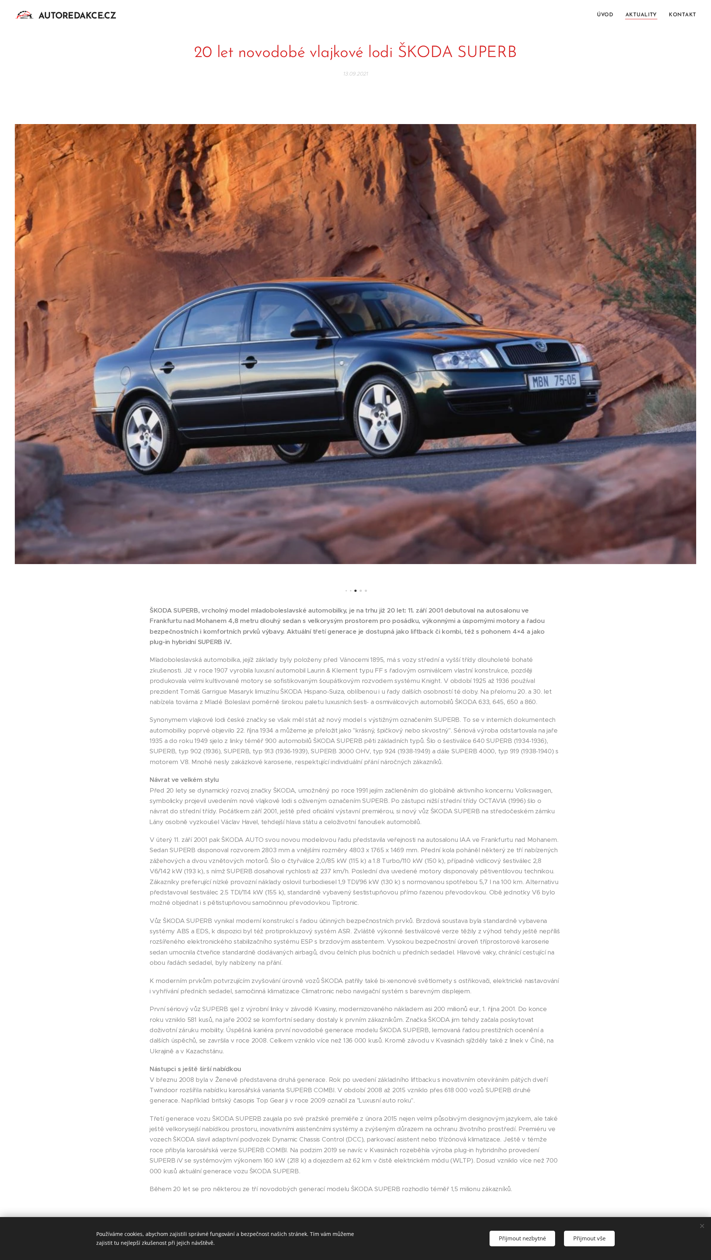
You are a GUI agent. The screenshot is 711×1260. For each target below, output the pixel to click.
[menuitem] (607, 15)
